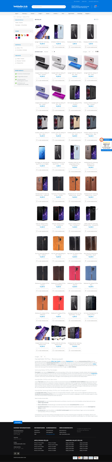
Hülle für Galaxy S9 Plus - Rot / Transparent (58, 224)
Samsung (19, 16)
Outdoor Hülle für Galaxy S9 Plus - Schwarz (91, 103)
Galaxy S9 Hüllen (83, 450)
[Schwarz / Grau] (16, 35)
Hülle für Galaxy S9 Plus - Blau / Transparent (74, 224)
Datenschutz (37, 432)
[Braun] (19, 35)
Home (14, 17)
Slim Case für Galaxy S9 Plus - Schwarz (75, 103)
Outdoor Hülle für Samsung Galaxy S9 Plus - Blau (91, 133)
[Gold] (22, 35)
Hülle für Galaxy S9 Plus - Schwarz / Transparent (42, 224)
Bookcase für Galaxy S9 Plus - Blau (91, 284)
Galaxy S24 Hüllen (70, 450)
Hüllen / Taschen (19, 22)
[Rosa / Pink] (16, 38)
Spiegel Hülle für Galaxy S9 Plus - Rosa (91, 73)
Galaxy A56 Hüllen (70, 448)
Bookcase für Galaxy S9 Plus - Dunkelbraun (58, 284)
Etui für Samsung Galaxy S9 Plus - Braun (58, 254)
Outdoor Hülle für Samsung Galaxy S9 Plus (58, 343)
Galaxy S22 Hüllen (84, 444)
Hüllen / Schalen (20, 58)
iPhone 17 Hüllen (38, 444)
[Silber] (25, 35)
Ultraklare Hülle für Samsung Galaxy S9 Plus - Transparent (58, 42)
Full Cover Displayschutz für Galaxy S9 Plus (91, 313)
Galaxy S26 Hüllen (70, 443)
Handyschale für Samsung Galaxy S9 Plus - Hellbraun (42, 194)
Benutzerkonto (62, 430)
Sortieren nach (39, 51)
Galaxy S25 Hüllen (70, 446)
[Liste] (97, 52)
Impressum (36, 430)
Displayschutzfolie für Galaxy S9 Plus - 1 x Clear (74, 42)
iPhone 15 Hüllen (52, 443)
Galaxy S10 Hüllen (84, 448)
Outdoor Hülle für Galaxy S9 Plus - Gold (75, 133)
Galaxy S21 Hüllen (84, 446)
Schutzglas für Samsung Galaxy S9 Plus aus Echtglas (42, 163)
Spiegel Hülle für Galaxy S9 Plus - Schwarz (42, 73)
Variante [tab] (18, 55)
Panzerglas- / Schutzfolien (21, 25)
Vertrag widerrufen (50, 434)
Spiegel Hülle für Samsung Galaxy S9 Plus (42, 42)
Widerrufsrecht (62, 432)
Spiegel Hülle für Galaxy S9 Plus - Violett (42, 103)
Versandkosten (49, 430)
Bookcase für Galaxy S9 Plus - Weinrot (75, 284)
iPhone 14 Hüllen (52, 446)
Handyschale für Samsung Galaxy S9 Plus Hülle (74, 343)
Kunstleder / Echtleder (22, 50)
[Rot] (28, 35)
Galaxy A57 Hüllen (70, 444)
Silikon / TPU (20, 48)
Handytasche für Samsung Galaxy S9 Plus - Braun (74, 194)
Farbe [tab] (17, 31)
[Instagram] (18, 453)
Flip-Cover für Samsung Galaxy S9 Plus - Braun (91, 254)
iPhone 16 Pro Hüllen (39, 446)
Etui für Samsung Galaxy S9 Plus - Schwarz (42, 254)
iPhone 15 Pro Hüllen (39, 450)
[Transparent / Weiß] (22, 38)
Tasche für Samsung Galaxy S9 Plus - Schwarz (58, 194)
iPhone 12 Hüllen (52, 450)
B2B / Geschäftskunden (64, 434)
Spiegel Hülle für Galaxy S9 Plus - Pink (58, 103)
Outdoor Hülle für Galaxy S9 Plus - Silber (42, 133)
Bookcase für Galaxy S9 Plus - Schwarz (42, 284)
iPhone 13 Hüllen (52, 448)
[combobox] (49, 6)
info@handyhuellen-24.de (19, 444)
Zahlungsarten (49, 432)
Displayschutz (20, 63)
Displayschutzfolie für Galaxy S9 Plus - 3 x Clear (91, 42)
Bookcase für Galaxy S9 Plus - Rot (58, 313)
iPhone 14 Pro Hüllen (53, 444)
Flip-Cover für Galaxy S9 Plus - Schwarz (74, 254)
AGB (35, 434)
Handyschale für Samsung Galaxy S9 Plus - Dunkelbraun (91, 164)
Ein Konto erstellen (93, 1)
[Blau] (19, 38)
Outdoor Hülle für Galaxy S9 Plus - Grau (58, 133)
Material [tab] (18, 45)
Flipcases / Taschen (21, 61)
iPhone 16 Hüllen (38, 448)
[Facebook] (15, 453)
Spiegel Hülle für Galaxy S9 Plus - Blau (75, 73)
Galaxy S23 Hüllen (84, 443)
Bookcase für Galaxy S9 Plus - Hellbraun (42, 313)
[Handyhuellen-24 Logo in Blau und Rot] (20, 7)
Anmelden (84, 1)
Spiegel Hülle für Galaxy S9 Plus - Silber (58, 73)
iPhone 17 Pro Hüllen (39, 443)
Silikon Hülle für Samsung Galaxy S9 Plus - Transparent (91, 224)
